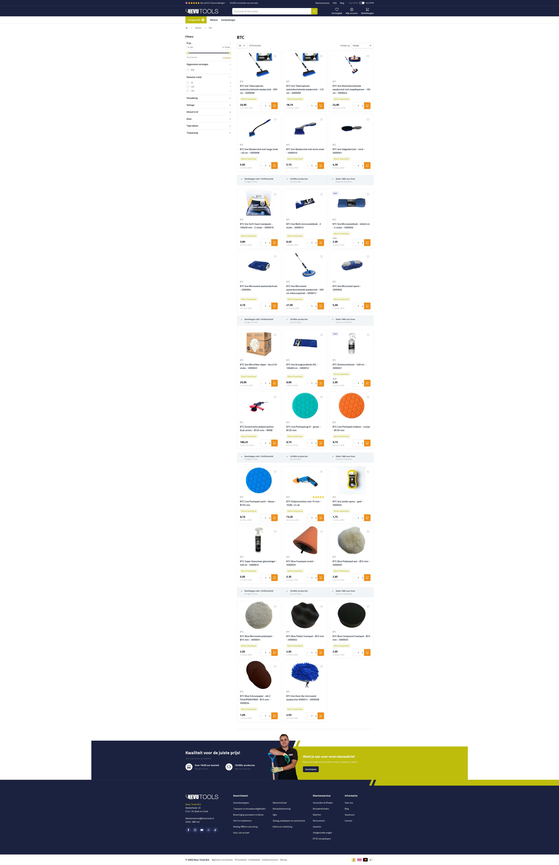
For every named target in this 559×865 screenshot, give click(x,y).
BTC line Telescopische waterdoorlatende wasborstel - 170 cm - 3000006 (304, 89)
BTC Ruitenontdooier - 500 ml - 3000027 (349, 366)
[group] (318, 497)
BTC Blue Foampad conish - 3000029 (300, 562)
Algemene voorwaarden (222, 859)
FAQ (335, 3)
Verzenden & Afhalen (323, 802)
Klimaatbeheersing (281, 808)
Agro (275, 814)
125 (192, 86)
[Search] (314, 11)
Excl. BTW (353, 3)
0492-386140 (192, 822)
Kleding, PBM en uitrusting (245, 826)
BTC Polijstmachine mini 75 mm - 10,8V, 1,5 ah (303, 503)
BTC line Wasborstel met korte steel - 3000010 (305, 150)
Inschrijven (310, 769)
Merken (214, 20)
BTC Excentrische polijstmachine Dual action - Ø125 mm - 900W (257, 428)
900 (192, 69)
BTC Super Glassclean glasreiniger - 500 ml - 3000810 (258, 562)
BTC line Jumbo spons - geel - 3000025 (348, 503)
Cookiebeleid (254, 859)
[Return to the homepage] (186, 28)
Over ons (349, 802)
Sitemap (283, 859)
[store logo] (201, 11)
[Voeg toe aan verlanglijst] (275, 56)
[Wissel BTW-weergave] (362, 2)
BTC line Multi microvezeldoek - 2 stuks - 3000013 (303, 225)
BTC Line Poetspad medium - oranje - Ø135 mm (351, 428)
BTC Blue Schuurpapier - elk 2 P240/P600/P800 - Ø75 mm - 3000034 (255, 699)
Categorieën (194, 20)
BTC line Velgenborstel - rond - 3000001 (349, 150)
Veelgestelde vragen (322, 832)
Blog (342, 3)
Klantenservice (322, 3)
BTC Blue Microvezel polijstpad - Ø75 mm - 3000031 (256, 637)
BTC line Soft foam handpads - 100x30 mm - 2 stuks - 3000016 (257, 225)
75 (192, 82)
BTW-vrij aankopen (322, 838)
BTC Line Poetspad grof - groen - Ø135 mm (303, 428)
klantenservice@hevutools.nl (199, 818)
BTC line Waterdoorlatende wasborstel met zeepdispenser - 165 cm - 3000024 (351, 89)
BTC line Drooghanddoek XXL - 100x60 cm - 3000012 (302, 366)
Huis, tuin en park (241, 832)
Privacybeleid (241, 859)
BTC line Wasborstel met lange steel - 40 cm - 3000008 (259, 150)
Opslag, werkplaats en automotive (289, 820)
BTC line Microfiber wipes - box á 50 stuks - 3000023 (258, 366)
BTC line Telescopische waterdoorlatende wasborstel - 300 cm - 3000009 (258, 89)
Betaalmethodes (321, 808)
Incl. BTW (370, 3)
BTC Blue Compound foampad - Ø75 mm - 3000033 (351, 637)
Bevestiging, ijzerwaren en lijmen (248, 814)
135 (192, 90)
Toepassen (227, 57)
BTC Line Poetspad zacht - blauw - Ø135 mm (258, 503)
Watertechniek (280, 802)
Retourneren (319, 820)
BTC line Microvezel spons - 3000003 (347, 287)
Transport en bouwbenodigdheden (249, 808)
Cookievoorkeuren (270, 859)
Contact (348, 820)
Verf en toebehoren (242, 820)
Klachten (317, 814)
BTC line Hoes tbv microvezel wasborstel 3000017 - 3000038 (302, 697)
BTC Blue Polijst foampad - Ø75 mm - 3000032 (305, 637)
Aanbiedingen (228, 20)
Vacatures (350, 814)
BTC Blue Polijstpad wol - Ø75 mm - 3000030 (351, 562)
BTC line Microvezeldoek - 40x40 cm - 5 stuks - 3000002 (351, 225)
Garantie (317, 826)
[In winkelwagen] (274, 105)
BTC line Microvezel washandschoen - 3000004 (258, 287)
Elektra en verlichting (282, 826)
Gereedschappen (241, 802)
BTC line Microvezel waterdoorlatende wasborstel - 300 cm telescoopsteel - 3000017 (304, 289)
